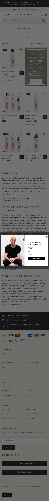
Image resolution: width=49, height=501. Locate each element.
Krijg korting (36, 258)
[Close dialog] (46, 236)
